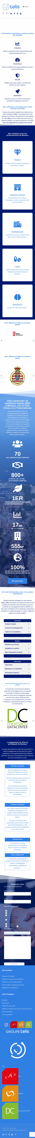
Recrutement (5, 1003)
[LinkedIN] (11, 13)
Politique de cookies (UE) (8, 1005)
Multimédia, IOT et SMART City (10, 987)
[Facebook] (14, 13)
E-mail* (6, 899)
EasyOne (20, 1093)
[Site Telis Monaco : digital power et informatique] (17, 1049)
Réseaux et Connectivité (8, 976)
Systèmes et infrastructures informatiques (13, 979)
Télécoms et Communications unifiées (12, 982)
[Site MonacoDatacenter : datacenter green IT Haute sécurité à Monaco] (10, 1110)
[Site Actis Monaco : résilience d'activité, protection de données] (10, 1076)
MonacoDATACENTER (24, 1110)
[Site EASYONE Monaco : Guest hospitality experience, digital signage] (10, 1093)
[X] (17, 13)
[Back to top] (15, 1134)
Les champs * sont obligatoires (13, 886)
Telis (3, 1066)
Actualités (4, 1000)
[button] (26, 6)
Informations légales (7, 1011)
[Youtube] (20, 13)
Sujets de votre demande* (11, 906)
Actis (19, 1076)
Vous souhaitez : (9, 928)
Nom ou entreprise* (9, 891)
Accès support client (7, 1014)
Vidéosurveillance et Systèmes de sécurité (13, 985)
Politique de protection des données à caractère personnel (17, 1008)
